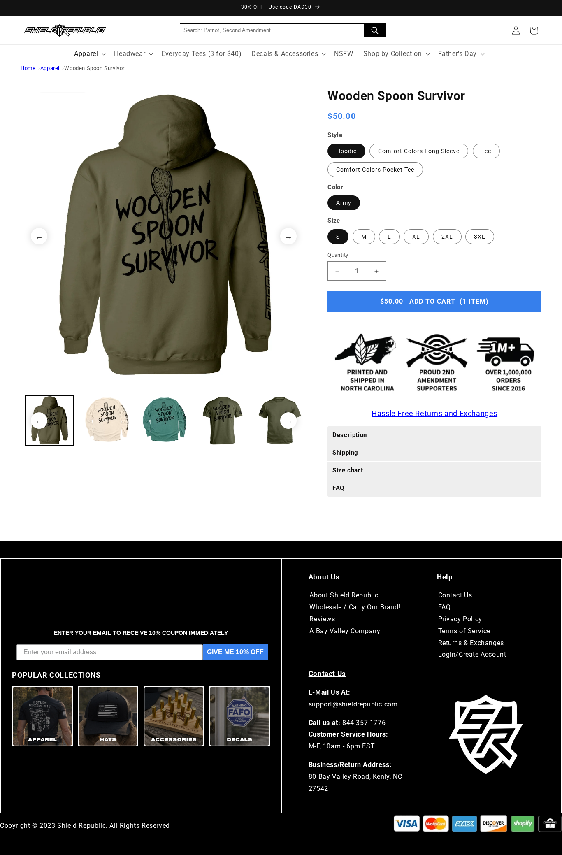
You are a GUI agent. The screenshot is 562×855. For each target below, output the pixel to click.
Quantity (337, 255)
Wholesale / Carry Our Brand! (354, 607)
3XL (479, 236)
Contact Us (455, 595)
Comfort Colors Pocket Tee (375, 169)
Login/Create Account (472, 654)
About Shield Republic (344, 595)
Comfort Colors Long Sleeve (419, 151)
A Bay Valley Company (344, 631)
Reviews (322, 619)
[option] (164, 236)
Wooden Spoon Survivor (94, 68)
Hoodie (346, 151)
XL (416, 236)
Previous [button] (39, 236)
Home (28, 68)
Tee (486, 151)
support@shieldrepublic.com (353, 704)
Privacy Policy (460, 619)
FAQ (444, 607)
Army (343, 203)
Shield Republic (81, 825)
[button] (534, 30)
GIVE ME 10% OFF (235, 651)
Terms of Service (464, 631)
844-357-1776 (364, 723)
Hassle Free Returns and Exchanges (434, 413)
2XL (447, 236)
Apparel (50, 68)
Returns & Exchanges (471, 643)
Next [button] (288, 236)
